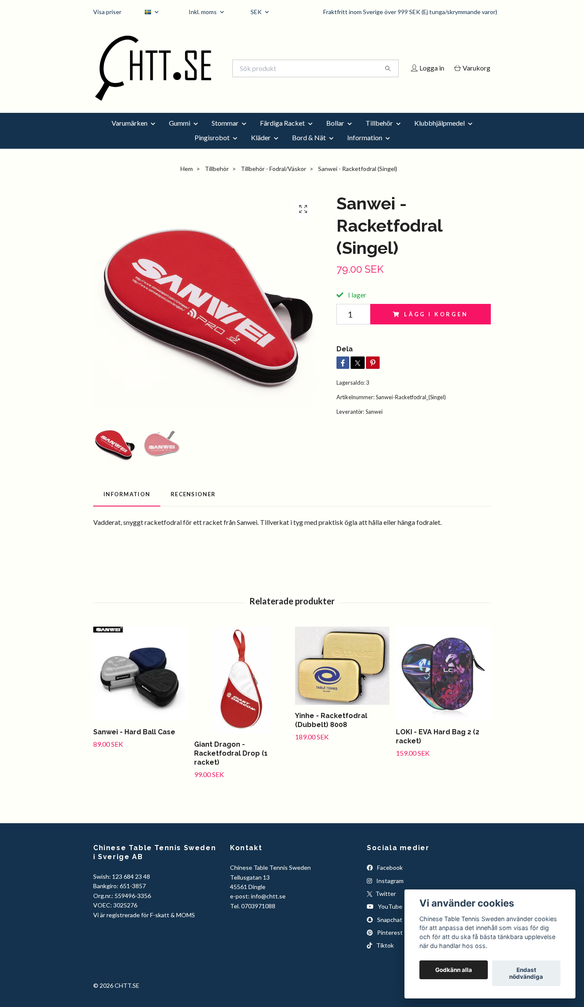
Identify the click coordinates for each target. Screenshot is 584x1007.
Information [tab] (126, 506)
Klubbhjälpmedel (439, 134)
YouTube (389, 918)
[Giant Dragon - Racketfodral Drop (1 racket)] (241, 692)
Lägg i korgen (436, 325)
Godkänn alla (453, 969)
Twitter (385, 905)
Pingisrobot (212, 149)
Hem (186, 180)
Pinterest (389, 944)
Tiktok (384, 957)
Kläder (261, 149)
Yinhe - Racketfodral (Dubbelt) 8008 (331, 732)
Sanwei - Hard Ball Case (134, 744)
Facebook (389, 879)
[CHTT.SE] (193, 68)
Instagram (389, 892)
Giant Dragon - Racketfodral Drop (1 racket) (231, 765)
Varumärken (129, 134)
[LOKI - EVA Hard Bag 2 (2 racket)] (443, 686)
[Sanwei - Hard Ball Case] (140, 686)
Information (364, 149)
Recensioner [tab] (193, 506)
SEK (257, 11)
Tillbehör (379, 134)
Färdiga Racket (282, 134)
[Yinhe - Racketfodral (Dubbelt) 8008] (342, 678)
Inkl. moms (203, 11)
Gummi (179, 134)
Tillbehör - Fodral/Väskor (273, 180)
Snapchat (389, 931)
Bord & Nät (309, 149)
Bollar (335, 134)
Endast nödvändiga (526, 973)
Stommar (225, 134)
